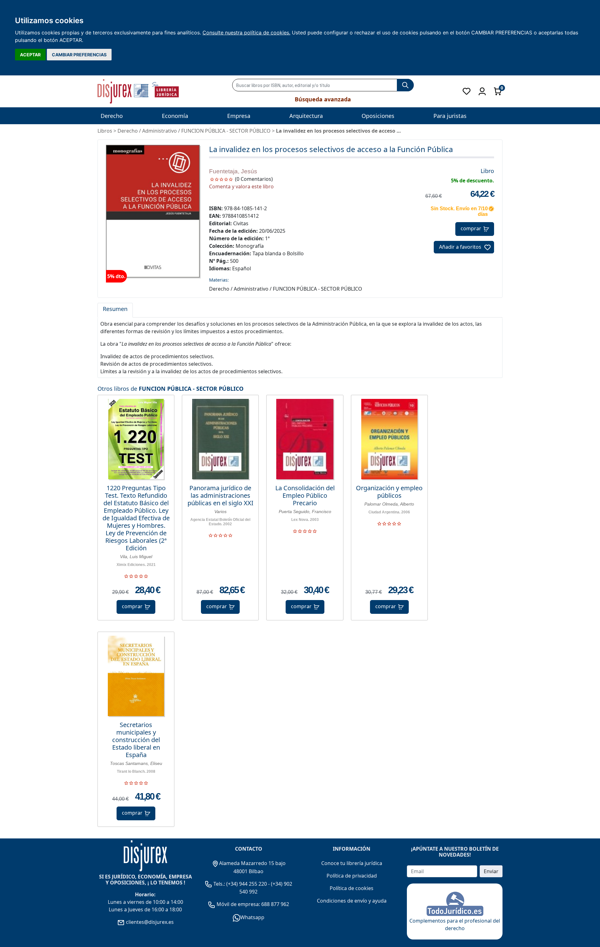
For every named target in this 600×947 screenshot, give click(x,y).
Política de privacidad (352, 875)
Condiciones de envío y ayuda (352, 900)
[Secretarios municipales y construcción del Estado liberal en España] (136, 676)
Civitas (240, 223)
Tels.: (219, 883)
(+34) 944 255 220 (246, 883)
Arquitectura (306, 116)
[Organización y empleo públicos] (389, 439)
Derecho (112, 116)
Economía (175, 116)
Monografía (250, 245)
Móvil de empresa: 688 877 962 (252, 904)
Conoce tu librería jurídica (351, 863)
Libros (105, 130)
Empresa (238, 116)
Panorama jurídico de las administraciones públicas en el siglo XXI (220, 495)
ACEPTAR (30, 54)
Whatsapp (252, 917)
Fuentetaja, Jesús (233, 171)
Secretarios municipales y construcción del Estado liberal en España (136, 740)
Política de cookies (351, 888)
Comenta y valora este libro (241, 186)
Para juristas (450, 116)
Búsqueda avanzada (323, 99)
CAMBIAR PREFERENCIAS (79, 54)
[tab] (115, 310)
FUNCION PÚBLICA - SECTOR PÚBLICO (191, 388)
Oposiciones (378, 116)
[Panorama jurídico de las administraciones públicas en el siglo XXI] (220, 439)
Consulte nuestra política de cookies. (246, 32)
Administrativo (159, 130)
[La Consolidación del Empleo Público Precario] (304, 439)
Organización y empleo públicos (389, 491)
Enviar (491, 871)
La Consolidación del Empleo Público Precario (305, 495)
